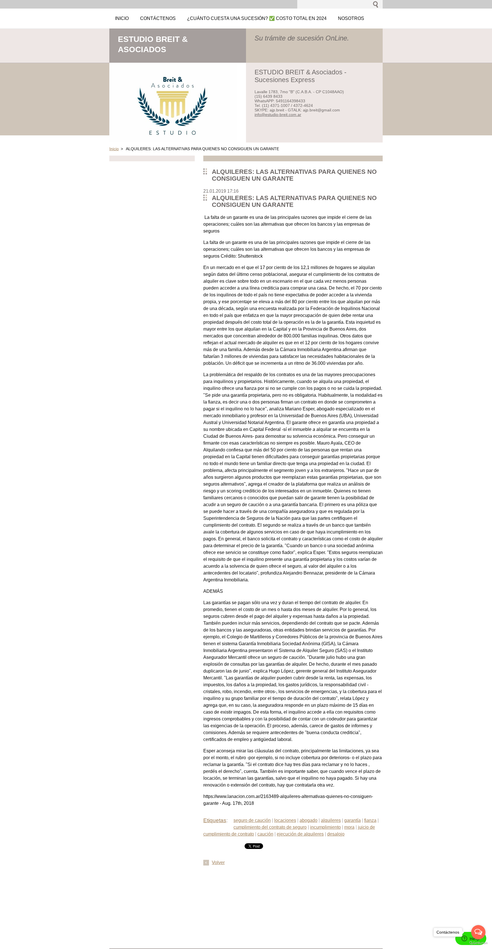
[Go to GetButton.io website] (478, 943)
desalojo (336, 834)
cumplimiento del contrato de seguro (270, 827)
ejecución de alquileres (300, 834)
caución (265, 834)
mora (349, 827)
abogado (308, 820)
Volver (218, 862)
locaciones (285, 820)
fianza (370, 820)
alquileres (331, 820)
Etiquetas (214, 820)
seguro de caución (252, 820)
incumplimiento (325, 827)
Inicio (114, 148)
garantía (352, 820)
